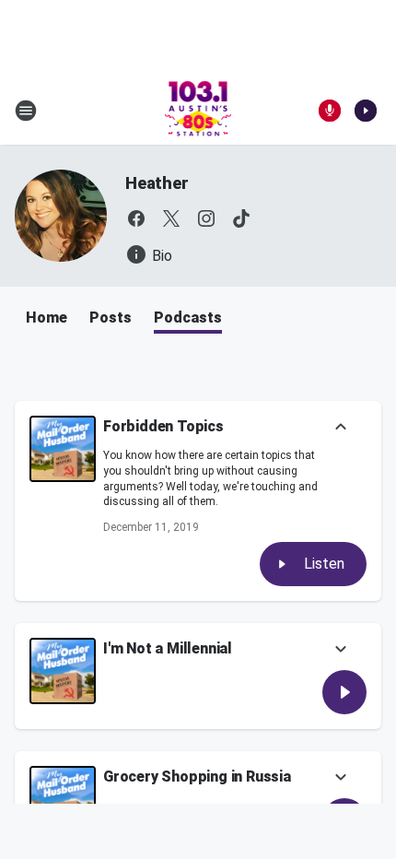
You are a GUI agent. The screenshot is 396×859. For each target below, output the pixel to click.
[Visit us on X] (171, 218)
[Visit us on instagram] (206, 218)
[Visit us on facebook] (136, 218)
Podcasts (188, 317)
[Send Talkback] (330, 111)
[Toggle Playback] (62, 449)
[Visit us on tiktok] (241, 218)
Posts (110, 317)
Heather (157, 183)
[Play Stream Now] (366, 111)
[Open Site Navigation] (26, 111)
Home (46, 317)
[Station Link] (198, 110)
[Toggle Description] (341, 428)
